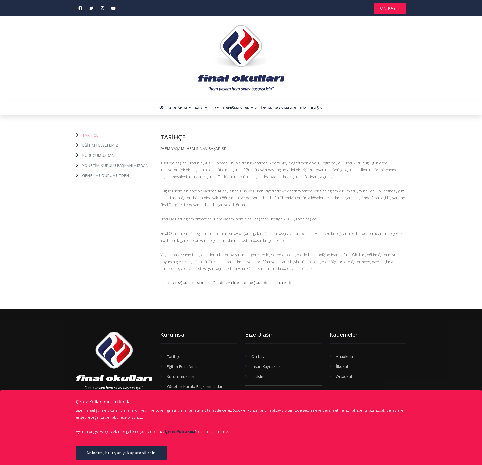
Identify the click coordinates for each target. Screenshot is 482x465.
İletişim (257, 376)
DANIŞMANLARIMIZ (240, 107)
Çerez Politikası (180, 431)
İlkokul (342, 366)
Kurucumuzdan (180, 376)
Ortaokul (344, 376)
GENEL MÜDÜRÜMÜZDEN (105, 175)
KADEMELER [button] (205, 107)
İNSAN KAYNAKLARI (278, 107)
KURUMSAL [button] (178, 107)
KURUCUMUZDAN (98, 155)
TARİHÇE (90, 135)
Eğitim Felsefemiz (183, 366)
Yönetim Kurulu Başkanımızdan (195, 386)
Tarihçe (173, 356)
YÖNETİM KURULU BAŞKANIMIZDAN (115, 165)
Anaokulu (344, 356)
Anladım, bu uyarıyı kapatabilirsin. (121, 453)
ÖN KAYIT (390, 8)
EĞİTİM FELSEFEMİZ (100, 145)
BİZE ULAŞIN (311, 107)
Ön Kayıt (259, 356)
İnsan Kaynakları (266, 366)
